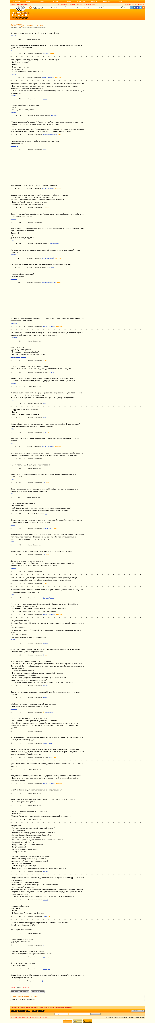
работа (13, 443)
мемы (28, 1011)
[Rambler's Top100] (67, 1021)
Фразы (55, 1)
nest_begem (46, 969)
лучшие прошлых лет (45, 1007)
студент (13, 639)
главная (14, 1011)
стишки (41, 1011)
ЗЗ (42, 981)
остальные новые (24, 1007)
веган (12, 479)
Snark (44, 418)
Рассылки (72, 4)
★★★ (47, 207)
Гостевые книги (90, 4)
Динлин (45, 698)
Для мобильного (63, 4)
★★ (47, 482)
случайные (67, 1007)
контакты (25, 1017)
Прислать (106, 1)
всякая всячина (58, 1007)
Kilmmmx (45, 643)
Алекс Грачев (49, 712)
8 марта (13, 357)
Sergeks (45, 686)
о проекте (31, 1017)
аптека (18, 357)
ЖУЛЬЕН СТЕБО (48, 528)
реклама (13, 568)
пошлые (23, 357)
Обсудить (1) (31, 116)
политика (13, 146)
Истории (29, 1)
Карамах (45, 916)
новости (45, 1017)
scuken (45, 149)
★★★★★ (58, 77)
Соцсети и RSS (80, 4)
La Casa (51, 372)
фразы (34, 1011)
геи (11, 50)
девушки (13, 255)
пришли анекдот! (138, 1011)
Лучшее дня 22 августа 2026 (19, 4)
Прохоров (13, 95)
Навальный (14, 337)
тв (17, 146)
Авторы (94, 1)
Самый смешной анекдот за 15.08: (25, 996)
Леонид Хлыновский (48, 77)
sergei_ (45, 432)
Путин (12, 240)
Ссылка (29, 39)
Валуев (13, 525)
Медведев (14, 323)
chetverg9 (46, 53)
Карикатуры (81, 1)
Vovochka (45, 403)
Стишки (68, 1)
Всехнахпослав (47, 743)
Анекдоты (16, 1)
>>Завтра (26, 987)
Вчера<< (13, 987)
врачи (12, 541)
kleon (44, 945)
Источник (47, 116)
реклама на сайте (16, 1017)
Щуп (44, 482)
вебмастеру (38, 1017)
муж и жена (14, 36)
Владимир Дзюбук (48, 598)
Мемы (42, 1)
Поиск (120, 1)
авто (12, 494)
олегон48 (45, 900)
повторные (34, 1007)
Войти (134, 4)
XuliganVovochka (54, 243)
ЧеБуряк (53, 116)
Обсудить (30, 53)
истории (21, 1011)
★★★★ (52, 53)
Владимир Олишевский (50, 135)
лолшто (45, 99)
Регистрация (140, 4)
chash (51, 757)
